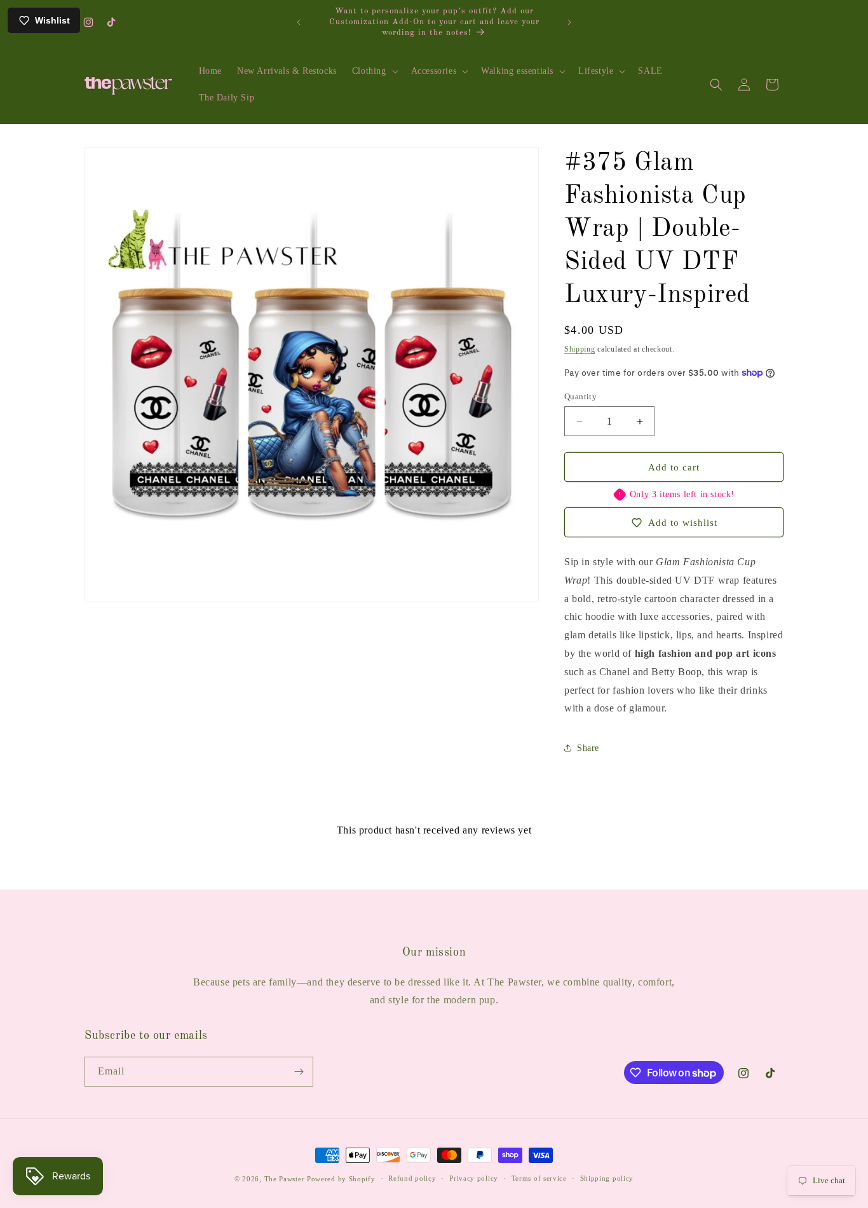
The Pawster (284, 1179)
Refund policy (412, 1178)
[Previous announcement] (299, 22)
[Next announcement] (569, 22)
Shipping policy (607, 1178)
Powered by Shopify (341, 1179)
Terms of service (539, 1178)
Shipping (579, 349)
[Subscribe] (299, 1072)
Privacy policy (473, 1178)
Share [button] (588, 748)
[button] (373, 71)
